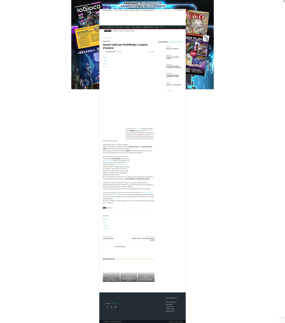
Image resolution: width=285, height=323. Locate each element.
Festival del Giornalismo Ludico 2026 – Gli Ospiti (172, 75)
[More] (129, 69)
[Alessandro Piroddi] (104, 52)
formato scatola (109, 160)
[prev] (177, 31)
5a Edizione (116, 194)
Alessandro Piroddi (111, 51)
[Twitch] (179, 10)
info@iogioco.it (114, 303)
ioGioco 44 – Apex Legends (173, 84)
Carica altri (169, 90)
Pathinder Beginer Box (121, 164)
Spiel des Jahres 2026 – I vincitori (128, 279)
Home (104, 38)
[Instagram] (178, 10)
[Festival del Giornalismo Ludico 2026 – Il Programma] (146, 271)
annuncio (138, 128)
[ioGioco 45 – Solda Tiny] (111, 271)
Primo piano (108, 38)
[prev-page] (104, 284)
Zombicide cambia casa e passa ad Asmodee (123, 31)
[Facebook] (176, 10)
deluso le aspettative (147, 192)
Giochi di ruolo (110, 207)
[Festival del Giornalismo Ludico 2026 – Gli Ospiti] (161, 75)
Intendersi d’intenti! (108, 238)
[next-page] (106, 284)
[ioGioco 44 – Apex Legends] (161, 84)
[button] (180, 27)
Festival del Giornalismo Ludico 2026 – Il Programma (146, 279)
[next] (180, 31)
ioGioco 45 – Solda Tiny (111, 280)
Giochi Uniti (148, 130)
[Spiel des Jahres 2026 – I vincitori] (128, 271)
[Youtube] (181, 10)
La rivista (111, 278)
